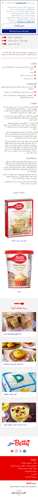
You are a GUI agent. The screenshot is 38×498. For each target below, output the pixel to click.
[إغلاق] (3, 3)
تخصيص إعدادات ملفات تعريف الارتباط (24, 466)
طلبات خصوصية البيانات (29, 463)
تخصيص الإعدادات (19, 26)
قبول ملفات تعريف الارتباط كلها (19, 31)
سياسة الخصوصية (31, 471)
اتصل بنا (34, 474)
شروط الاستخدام (31, 477)
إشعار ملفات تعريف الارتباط (27, 468)
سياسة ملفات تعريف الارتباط (26, 22)
